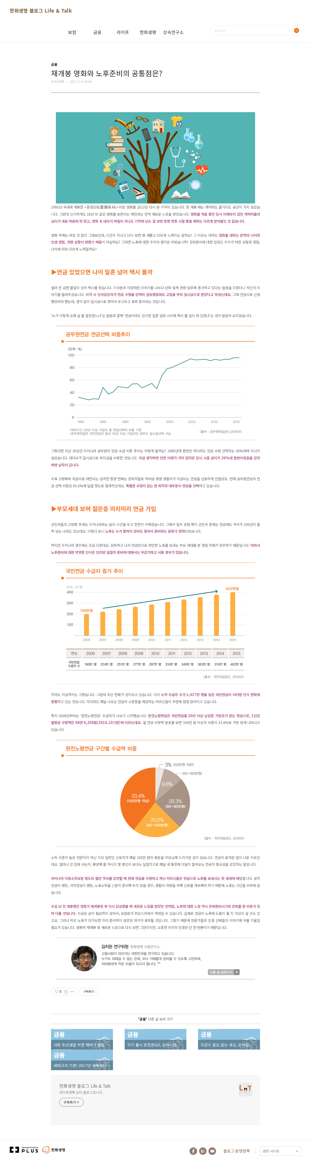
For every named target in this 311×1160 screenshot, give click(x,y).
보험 (72, 32)
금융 (97, 32)
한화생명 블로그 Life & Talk (41, 10)
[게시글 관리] (72, 991)
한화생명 (148, 32)
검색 (296, 30)
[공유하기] (66, 991)
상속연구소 (173, 32)
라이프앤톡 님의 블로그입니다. (81, 1092)
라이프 (123, 32)
